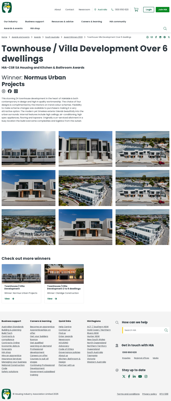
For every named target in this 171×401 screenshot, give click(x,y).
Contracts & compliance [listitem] (8, 338)
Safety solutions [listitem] (10, 371)
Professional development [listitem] (37, 351)
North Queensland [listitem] (96, 342)
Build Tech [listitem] (7, 333)
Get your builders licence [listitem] (39, 338)
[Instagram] (147, 376)
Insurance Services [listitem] (11, 358)
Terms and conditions (128, 394)
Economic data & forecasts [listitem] (11, 347)
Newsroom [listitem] (64, 339)
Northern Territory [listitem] (97, 345)
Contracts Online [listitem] (11, 342)
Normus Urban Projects (34, 81)
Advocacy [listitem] (64, 345)
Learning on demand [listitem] (41, 345)
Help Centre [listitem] (65, 326)
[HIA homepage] (7, 12)
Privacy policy (149, 394)
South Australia (52, 37)
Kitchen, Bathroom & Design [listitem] (69, 360)
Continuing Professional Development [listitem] (42, 367)
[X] (125, 376)
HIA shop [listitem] (6, 352)
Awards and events (21, 37)
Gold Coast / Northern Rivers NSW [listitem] (99, 331)
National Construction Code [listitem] (13, 367)
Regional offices (141, 358)
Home (4, 37)
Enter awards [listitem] (66, 336)
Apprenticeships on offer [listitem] (40, 331)
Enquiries (126, 358)
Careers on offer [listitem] (39, 355)
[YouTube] (141, 376)
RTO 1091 (164, 394)
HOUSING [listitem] (63, 342)
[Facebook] (130, 376)
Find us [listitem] (62, 333)
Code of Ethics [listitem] (66, 349)
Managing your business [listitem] (14, 361)
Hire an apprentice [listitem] (11, 355)
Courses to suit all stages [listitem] (39, 360)
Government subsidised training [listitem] (42, 373)
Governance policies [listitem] (69, 352)
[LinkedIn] (135, 376)
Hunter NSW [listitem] (93, 336)
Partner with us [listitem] (67, 365)
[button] (11, 21)
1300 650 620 (122, 9)
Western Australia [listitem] (96, 361)
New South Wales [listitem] (96, 339)
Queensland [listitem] (93, 349)
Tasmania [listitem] (92, 355)
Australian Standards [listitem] (13, 326)
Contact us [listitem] (64, 329)
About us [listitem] (63, 355)
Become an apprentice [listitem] (42, 326)
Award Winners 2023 (73, 37)
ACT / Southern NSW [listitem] (98, 326)
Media (155, 358)
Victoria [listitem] (91, 358)
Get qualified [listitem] (36, 342)
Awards (37, 37)
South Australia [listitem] (95, 352)
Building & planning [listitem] (11, 329)
